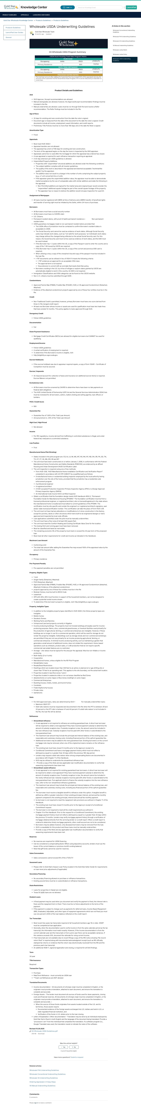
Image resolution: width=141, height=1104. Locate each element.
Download (41, 1033)
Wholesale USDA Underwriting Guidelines (121, 59)
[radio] (63, 1047)
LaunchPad (131, 7)
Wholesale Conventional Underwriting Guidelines (124, 31)
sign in (36, 1103)
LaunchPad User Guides (41, 15)
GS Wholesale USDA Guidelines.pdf (44, 1031)
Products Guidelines (43, 20)
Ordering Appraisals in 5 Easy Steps (43, 1082)
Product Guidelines (10, 15)
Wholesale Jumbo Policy (120, 54)
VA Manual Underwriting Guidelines (123, 45)
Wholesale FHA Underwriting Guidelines (124, 36)
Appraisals (25, 15)
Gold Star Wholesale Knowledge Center (18, 20)
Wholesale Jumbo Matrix (120, 50)
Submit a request (77, 1057)
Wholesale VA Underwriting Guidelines (124, 41)
